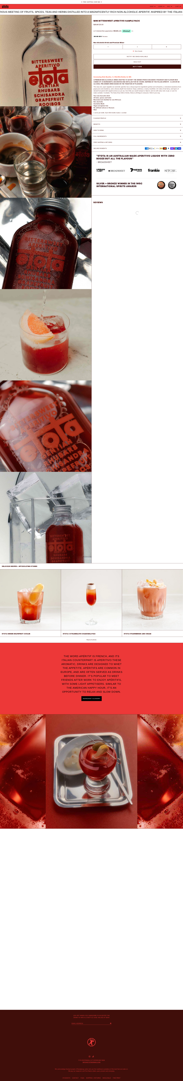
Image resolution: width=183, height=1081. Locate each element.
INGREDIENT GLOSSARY (91, 698)
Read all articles (91, 639)
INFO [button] (168, 6)
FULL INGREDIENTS (100, 136)
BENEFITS (97, 124)
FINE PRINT (116, 1078)
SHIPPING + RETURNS (93, 1078)
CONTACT (75, 1078)
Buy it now (137, 66)
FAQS (82, 1078)
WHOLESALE (107, 1078)
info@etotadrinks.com (91, 1062)
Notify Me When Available (137, 56)
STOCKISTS (66, 1078)
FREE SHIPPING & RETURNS (103, 142)
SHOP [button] (152, 6)
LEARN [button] (160, 6)
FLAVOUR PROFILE (100, 118)
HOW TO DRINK (99, 130)
